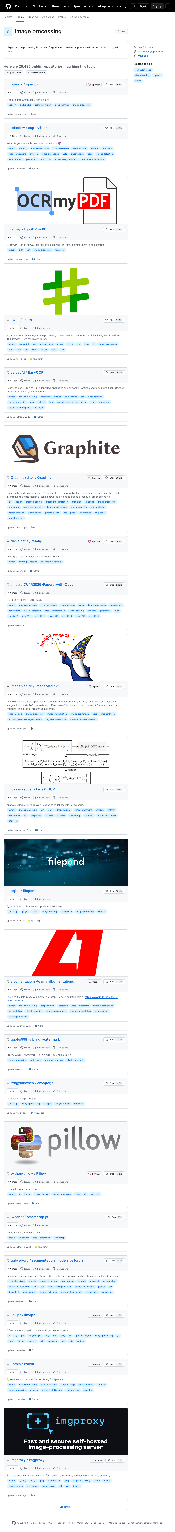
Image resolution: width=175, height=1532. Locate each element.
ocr (28, 250)
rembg (36, 541)
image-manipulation (57, 507)
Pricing (121, 6)
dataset (111, 810)
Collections (48, 16)
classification (77, 154)
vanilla (35, 911)
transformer (14, 610)
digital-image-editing (56, 719)
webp (34, 349)
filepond (30, 891)
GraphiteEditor (22, 477)
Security (62, 1523)
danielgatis (19, 541)
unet (35, 1286)
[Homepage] (8, 6)
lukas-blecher (22, 789)
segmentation (15, 1011)
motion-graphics (79, 507)
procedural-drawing (33, 507)
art (10, 501)
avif (62, 349)
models (32, 1281)
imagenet (94, 1281)
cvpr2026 (94, 616)
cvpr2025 (80, 616)
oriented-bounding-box (92, 159)
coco (90, 154)
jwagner (17, 1217)
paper (81, 605)
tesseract (59, 250)
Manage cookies (117, 1523)
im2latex (61, 815)
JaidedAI (18, 372)
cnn (32, 402)
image (60, 344)
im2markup (74, 815)
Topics (20, 16)
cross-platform (42, 1194)
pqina (15, 891)
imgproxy (18, 1460)
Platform (21, 6)
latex (50, 810)
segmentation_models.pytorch (57, 1260)
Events (62, 16)
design (18, 501)
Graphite (44, 477)
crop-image (32, 1486)
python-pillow (22, 1173)
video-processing (50, 154)
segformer (107, 1292)
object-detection (104, 154)
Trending (33, 16)
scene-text (104, 402)
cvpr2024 (67, 616)
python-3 (95, 1194)
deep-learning (62, 105)
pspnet (101, 1286)
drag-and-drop (49, 911)
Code (14, 92)
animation (76, 501)
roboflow (18, 128)
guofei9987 (20, 1039)
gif (118, 1335)
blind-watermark (75, 1060)
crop (11, 349)
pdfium (80, 1341)
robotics (102, 1384)
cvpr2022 (40, 616)
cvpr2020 (13, 616)
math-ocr (89, 815)
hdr (63, 1341)
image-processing (81, 105)
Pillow (41, 1173)
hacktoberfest (15, 159)
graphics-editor (16, 518)
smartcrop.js (37, 1217)
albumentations (61, 981)
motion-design (98, 507)
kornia (16, 1364)
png (78, 344)
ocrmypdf (18, 229)
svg (34, 344)
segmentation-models (71, 1292)
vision (138, 80)
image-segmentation (55, 610)
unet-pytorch (29, 1292)
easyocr (39, 407)
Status (71, 1523)
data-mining (71, 396)
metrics (94, 148)
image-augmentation (80, 1011)
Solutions (39, 6)
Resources (59, 6)
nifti (42, 1341)
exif (19, 349)
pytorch (34, 154)
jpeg (86, 344)
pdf (21, 250)
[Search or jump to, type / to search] (133, 6)
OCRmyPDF (39, 229)
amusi (15, 584)
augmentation (101, 1011)
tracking (23, 148)
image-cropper (63, 1103)
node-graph (69, 512)
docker (12, 1480)
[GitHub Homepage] (14, 1523)
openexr (32, 1341)
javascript (24, 344)
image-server (48, 1486)
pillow (77, 1194)
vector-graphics (16, 512)
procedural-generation (57, 501)
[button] (13, 72)
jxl (60, 1486)
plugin (25, 911)
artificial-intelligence (52, 1390)
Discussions (62, 92)
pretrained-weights (84, 1286)
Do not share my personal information (145, 1523)
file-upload (66, 911)
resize (70, 344)
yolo (65, 154)
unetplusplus (92, 1292)
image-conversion (80, 714)
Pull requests (43, 92)
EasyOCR (35, 372)
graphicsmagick (83, 1335)
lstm (51, 402)
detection (63, 1005)
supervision (38, 128)
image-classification (103, 1005)
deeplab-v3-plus (48, 1292)
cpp (55, 1335)
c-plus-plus (25, 105)
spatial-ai (87, 1390)
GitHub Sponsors (79, 16)
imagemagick (15, 714)
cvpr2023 (53, 616)
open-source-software (104, 714)
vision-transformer (107, 815)
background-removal (51, 561)
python (12, 148)
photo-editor (34, 512)
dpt (42, 1286)
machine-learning (40, 148)
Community (82, 1523)
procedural (14, 507)
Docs (93, 1523)
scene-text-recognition (20, 407)
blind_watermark (46, 1039)
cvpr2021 (26, 616)
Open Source (81, 6)
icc (26, 349)
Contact (102, 1523)
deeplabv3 (14, 1292)
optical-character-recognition (71, 402)
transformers (116, 605)
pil (85, 1194)
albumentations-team (28, 981)
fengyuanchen (22, 1083)
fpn (110, 1286)
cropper (47, 1103)
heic (71, 1341)
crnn (93, 402)
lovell (15, 320)
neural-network (86, 1384)
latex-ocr (13, 821)
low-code (46, 159)
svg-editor (100, 512)
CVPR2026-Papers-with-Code (48, 584)
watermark (35, 1060)
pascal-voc (31, 159)
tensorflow (107, 148)
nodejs (12, 344)
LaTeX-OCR (45, 789)
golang (23, 1480)
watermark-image (54, 1060)
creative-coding (34, 501)
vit (25, 815)
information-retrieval (51, 396)
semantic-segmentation (99, 610)
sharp (27, 320)
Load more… (66, 1506)
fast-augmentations (18, 1016)
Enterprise (104, 6)
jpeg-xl (76, 1486)
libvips (44, 349)
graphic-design (52, 512)
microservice (54, 1480)
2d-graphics (85, 512)
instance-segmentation (66, 159)
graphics (89, 501)
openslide (52, 1341)
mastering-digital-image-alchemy (25, 719)
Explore (8, 16)
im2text (49, 815)
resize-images (16, 1486)
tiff (93, 344)
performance (46, 344)
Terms (42, 1523)
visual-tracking (76, 610)
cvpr (117, 610)
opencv (17, 84)
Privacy (51, 1523)
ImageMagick (21, 686)
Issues (27, 92)
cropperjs (45, 1083)
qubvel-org (20, 1260)
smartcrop (59, 1237)
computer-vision (43, 105)
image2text (36, 815)
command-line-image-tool (83, 719)
